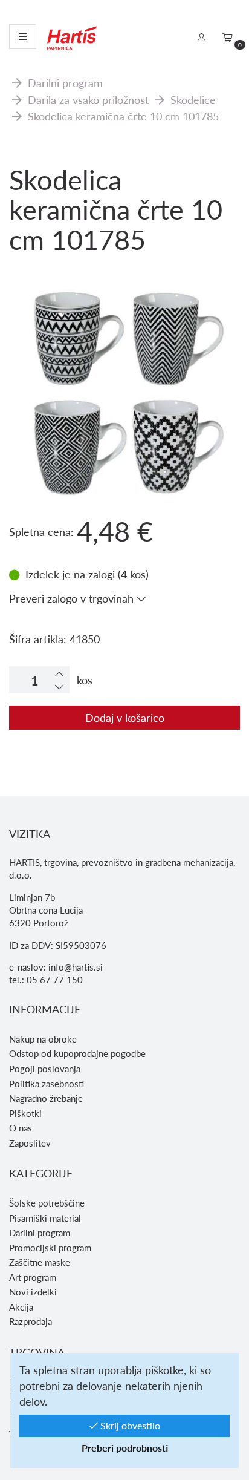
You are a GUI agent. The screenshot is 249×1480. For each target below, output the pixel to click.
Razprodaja (30, 1321)
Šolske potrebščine (47, 1203)
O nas (20, 1128)
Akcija (21, 1307)
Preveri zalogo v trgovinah (73, 598)
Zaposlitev (30, 1143)
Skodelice (193, 99)
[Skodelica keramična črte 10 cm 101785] (124, 328)
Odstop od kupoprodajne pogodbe (77, 1053)
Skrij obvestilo (129, 1425)
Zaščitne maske (39, 1262)
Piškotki (25, 1113)
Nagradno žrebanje (46, 1098)
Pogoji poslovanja (44, 1069)
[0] (227, 37)
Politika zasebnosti (46, 1084)
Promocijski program (50, 1248)
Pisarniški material (45, 1218)
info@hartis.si (75, 967)
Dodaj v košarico (124, 717)
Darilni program (65, 82)
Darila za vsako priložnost (88, 99)
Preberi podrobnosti (125, 1448)
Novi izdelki (33, 1292)
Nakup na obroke (43, 1039)
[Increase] (59, 673)
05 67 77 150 (55, 980)
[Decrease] (59, 686)
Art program (32, 1277)
